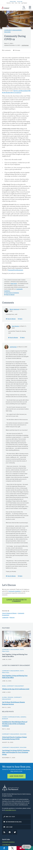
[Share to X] (12, 848)
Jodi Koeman (25, 45)
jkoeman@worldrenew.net (15, 270)
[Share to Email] (21, 848)
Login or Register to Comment (17, 600)
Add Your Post (16, 776)
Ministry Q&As (13, 1)
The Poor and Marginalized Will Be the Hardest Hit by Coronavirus (16, 91)
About (13, 3)
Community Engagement (13, 30)
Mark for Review (10, 294)
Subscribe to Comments (12, 293)
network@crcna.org (10, 810)
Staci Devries (15, 326)
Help (19, 3)
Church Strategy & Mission (9, 613)
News (16, 3)
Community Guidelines (14, 591)
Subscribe (9, 3)
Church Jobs (19, 1)
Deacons (7, 32)
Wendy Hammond (14, 309)
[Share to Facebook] (4, 848)
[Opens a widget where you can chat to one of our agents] (26, 847)
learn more (14, 283)
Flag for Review (11, 319)
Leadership (5, 617)
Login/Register (24, 3)
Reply (20, 319)
